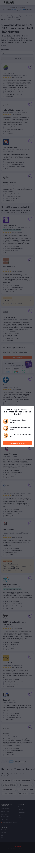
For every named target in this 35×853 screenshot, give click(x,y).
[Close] (32, 408)
